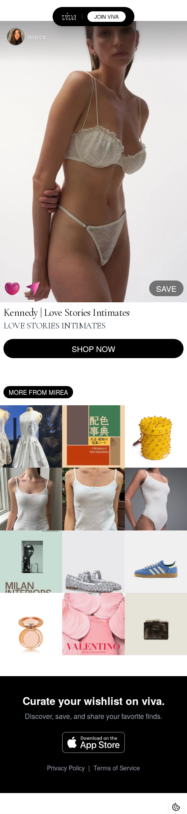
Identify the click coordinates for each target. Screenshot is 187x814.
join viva (106, 16)
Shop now (93, 348)
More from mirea (38, 392)
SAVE (166, 288)
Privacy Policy (66, 767)
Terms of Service (117, 767)
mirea (37, 36)
